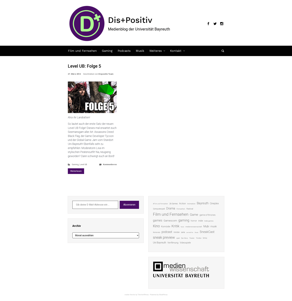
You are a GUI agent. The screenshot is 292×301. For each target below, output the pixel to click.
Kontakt (175, 51)
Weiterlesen (76, 171)
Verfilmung (172, 242)
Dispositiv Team (105, 74)
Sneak (196, 232)
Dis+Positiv (130, 20)
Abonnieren (129, 204)
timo (205, 238)
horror (194, 221)
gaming (183, 220)
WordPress (163, 295)
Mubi (206, 226)
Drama (170, 208)
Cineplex (214, 203)
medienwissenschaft (193, 227)
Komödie (165, 226)
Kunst (182, 227)
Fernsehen (181, 209)
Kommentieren (110, 164)
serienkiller (189, 232)
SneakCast (207, 232)
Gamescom (170, 220)
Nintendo (156, 232)
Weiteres (155, 51)
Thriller (199, 238)
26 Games (173, 203)
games (157, 220)
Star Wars (184, 238)
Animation (191, 204)
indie (200, 220)
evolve (127, 295)
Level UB (83, 164)
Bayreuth (203, 203)
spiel (178, 238)
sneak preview (164, 237)
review (177, 232)
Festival (189, 209)
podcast (167, 232)
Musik (140, 51)
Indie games (209, 221)
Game (194, 214)
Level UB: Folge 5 (84, 66)
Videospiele (185, 242)
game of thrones (208, 215)
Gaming (107, 51)
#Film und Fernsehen (160, 204)
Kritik (175, 226)
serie (183, 232)
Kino (156, 226)
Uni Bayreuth (159, 242)
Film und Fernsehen (82, 51)
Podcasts (124, 51)
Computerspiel (159, 209)
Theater (192, 238)
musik (213, 226)
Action (182, 203)
